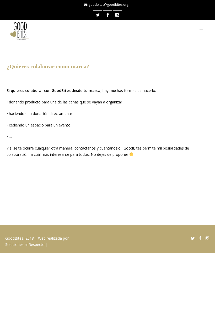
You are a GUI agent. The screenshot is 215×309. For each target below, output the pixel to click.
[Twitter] (98, 15)
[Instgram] (117, 15)
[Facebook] (107, 15)
